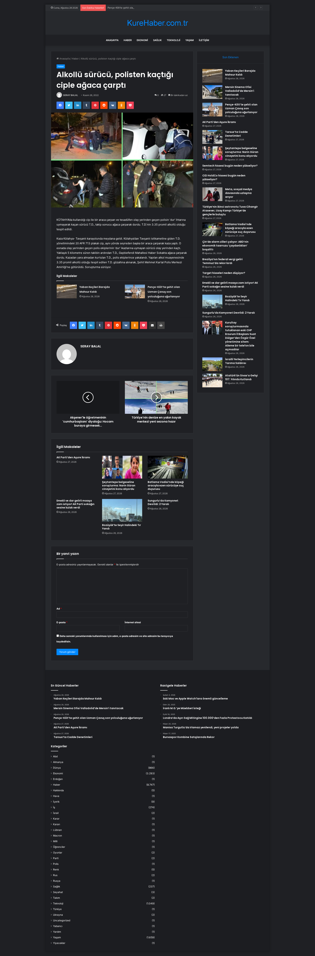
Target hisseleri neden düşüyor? (223, 273)
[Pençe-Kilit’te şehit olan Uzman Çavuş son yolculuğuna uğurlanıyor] (135, 291)
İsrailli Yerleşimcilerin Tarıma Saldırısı (239, 361)
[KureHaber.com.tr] (157, 22)
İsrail (56, 813)
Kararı (56, 824)
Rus (55, 875)
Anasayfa (112, 40)
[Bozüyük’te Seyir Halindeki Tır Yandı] (122, 510)
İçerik (56, 801)
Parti (56, 858)
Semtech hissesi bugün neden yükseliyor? (230, 165)
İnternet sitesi (133, 622)
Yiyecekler (59, 943)
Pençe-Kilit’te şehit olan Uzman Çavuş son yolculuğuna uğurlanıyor (145, 7)
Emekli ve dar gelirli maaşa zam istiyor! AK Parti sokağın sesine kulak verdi (75, 504)
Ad (59, 608)
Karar (56, 818)
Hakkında (58, 790)
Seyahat (58, 892)
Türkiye (57, 909)
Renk (56, 869)
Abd (55, 756)
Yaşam (189, 40)
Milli (55, 841)
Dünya (57, 767)
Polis (56, 863)
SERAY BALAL (70, 95)
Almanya (58, 762)
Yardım (57, 931)
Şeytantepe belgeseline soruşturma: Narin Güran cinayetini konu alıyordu (118, 485)
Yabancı (57, 926)
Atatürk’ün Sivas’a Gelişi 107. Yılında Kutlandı (241, 377)
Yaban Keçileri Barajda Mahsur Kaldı (240, 72)
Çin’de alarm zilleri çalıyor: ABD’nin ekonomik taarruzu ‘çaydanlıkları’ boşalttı (225, 245)
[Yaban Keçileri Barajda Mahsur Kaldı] (67, 291)
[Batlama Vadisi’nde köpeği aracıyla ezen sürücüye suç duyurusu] (168, 467)
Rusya (56, 880)
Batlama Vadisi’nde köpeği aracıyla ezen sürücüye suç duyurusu (166, 485)
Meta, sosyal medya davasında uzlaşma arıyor (238, 193)
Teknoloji (173, 40)
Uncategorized (61, 920)
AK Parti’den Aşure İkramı (73, 457)
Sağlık (157, 40)
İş (54, 807)
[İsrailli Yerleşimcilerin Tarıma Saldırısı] (212, 364)
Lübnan (57, 829)
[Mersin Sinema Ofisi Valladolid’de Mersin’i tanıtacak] (212, 92)
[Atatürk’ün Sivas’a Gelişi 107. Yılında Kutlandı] (212, 380)
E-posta (62, 622)
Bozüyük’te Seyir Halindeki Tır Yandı (121, 526)
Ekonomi (142, 40)
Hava (56, 796)
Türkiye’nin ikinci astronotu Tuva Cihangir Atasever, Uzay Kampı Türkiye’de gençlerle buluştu (230, 210)
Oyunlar (57, 852)
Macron (57, 835)
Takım (56, 897)
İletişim (204, 40)
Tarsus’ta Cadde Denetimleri (236, 134)
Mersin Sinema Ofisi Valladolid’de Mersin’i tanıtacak (239, 91)
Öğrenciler (59, 846)
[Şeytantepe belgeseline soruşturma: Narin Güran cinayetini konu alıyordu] (122, 467)
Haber (128, 40)
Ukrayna (58, 914)
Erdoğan (58, 779)
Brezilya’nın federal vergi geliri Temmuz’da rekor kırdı (222, 261)
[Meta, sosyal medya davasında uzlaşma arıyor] (212, 194)
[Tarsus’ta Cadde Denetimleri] (212, 137)
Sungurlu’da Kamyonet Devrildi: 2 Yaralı (163, 502)
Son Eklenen (230, 57)
